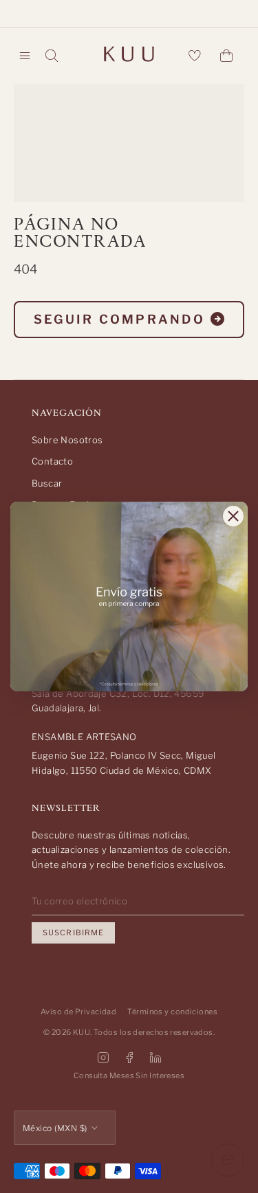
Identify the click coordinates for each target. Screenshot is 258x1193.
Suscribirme (73, 932)
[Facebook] (129, 1057)
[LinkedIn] (155, 1057)
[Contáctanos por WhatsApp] (227, 1160)
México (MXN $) (55, 1128)
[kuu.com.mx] (129, 56)
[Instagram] (103, 1057)
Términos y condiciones (172, 1011)
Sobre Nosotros (67, 439)
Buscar (47, 483)
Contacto (52, 461)
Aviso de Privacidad (78, 1011)
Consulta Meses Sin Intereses (129, 1075)
